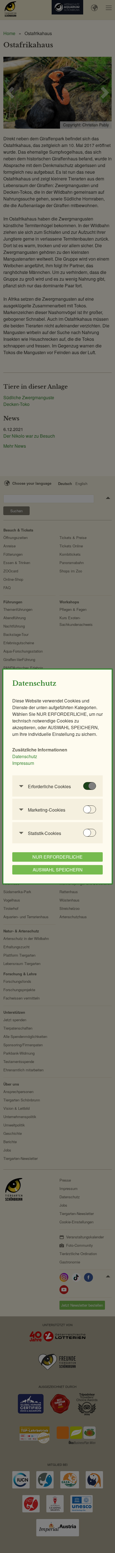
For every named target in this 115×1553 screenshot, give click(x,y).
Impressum (23, 763)
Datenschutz (24, 756)
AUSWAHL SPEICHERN (58, 869)
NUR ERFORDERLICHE (57, 857)
